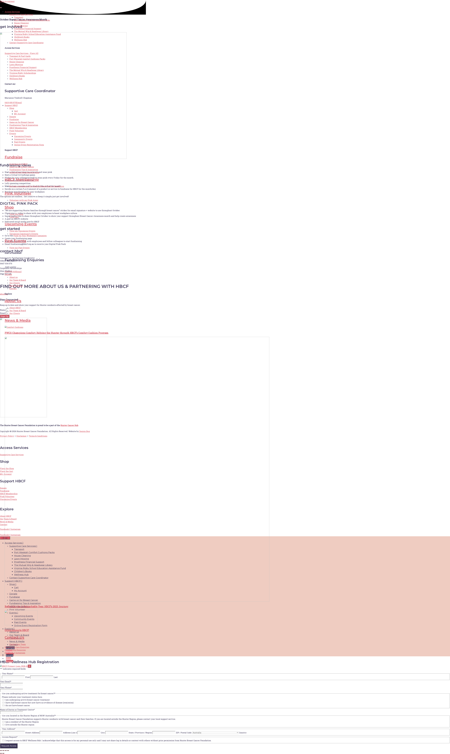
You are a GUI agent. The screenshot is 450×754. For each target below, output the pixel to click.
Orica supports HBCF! (17, 630)
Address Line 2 (70, 732)
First (27, 677)
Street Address (32, 732)
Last (56, 677)
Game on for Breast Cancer (21, 122)
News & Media (16, 285)
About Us (13, 301)
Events (12, 133)
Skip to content (7, 1)
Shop (11, 108)
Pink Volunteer (16, 130)
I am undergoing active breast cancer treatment (27, 700)
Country (243, 732)
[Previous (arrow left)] (1, 753)
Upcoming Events (22, 136)
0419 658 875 (10, 102)
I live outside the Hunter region (19, 724)
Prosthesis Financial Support (27, 28)
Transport (18, 17)
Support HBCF (11, 105)
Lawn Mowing (21, 26)
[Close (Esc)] (8, 750)
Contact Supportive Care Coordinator (26, 42)
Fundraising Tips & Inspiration (23, 125)
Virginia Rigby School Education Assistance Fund (37, 34)
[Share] (6, 750)
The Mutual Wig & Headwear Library (31, 31)
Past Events (19, 142)
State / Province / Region (140, 732)
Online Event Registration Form (29, 145)
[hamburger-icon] (1, 7)
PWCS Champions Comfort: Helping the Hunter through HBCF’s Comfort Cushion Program (56, 332)
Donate (12, 116)
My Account (20, 114)
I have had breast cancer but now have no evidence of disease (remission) (39, 702)
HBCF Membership (18, 128)
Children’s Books (21, 37)
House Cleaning (21, 23)
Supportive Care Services (21, 14)
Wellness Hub (20, 40)
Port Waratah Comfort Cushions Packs (32, 20)
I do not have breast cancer (17, 705)
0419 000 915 (10, 271)
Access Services (12, 11)
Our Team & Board (17, 280)
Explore (8, 274)
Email (19, 102)
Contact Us (14, 637)
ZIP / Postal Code (183, 732)
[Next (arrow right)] (3, 753)
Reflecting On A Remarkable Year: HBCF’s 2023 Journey (36, 606)
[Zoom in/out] (1, 750)
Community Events (23, 139)
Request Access (8, 746)
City (103, 732)
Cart (16, 111)
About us (13, 277)
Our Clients (14, 283)
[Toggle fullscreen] (3, 750)
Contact (13, 288)
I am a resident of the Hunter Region (22, 722)
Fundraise (14, 119)
